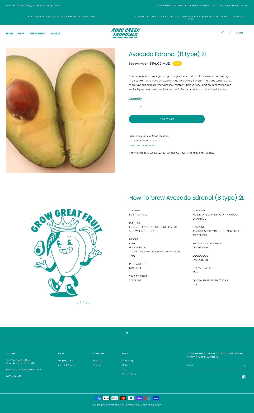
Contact (96, 365)
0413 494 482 (13, 376)
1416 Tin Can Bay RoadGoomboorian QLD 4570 (20, 361)
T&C (124, 369)
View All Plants (66, 365)
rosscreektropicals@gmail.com (23, 369)
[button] (21, 33)
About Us (97, 360)
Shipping (127, 360)
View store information (141, 145)
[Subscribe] (244, 366)
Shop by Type (65, 360)
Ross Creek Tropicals (114, 405)
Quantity (135, 99)
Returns (126, 365)
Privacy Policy (130, 374)
